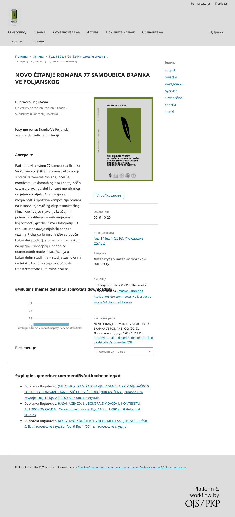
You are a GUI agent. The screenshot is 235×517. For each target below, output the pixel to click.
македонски (174, 84)
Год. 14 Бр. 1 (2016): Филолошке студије (77, 56)
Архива (93, 32)
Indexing (38, 41)
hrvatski (171, 77)
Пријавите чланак (120, 32)
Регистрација (200, 3)
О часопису (17, 32)
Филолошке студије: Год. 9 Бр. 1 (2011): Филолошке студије (80, 426)
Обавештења (152, 32)
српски (170, 104)
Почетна (21, 56)
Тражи (218, 32)
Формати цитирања (111, 351)
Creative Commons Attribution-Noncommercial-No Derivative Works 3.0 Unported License (122, 296)
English (170, 70)
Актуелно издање (66, 32)
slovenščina (174, 98)
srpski (169, 111)
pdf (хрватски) (110, 195)
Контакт (17, 41)
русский (171, 91)
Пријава (221, 3)
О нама (39, 32)
